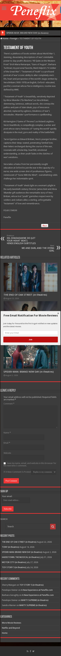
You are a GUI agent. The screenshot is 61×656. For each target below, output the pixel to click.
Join (30, 339)
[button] (30, 315)
